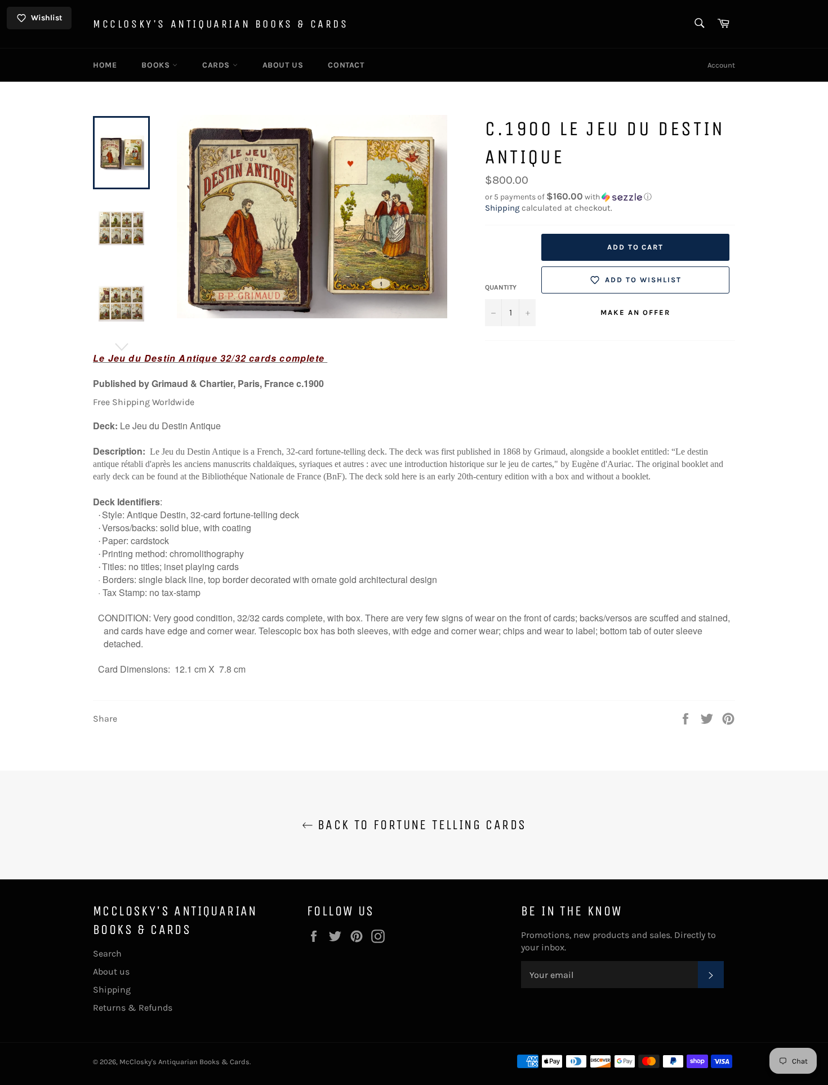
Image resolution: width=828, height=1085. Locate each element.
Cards (217, 65)
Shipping (502, 208)
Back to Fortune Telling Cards (420, 825)
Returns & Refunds (132, 1007)
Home (105, 65)
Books (156, 65)
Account (721, 65)
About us (283, 65)
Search (107, 953)
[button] (610, 197)
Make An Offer (635, 312)
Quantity (501, 287)
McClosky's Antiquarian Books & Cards (221, 23)
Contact (346, 65)
